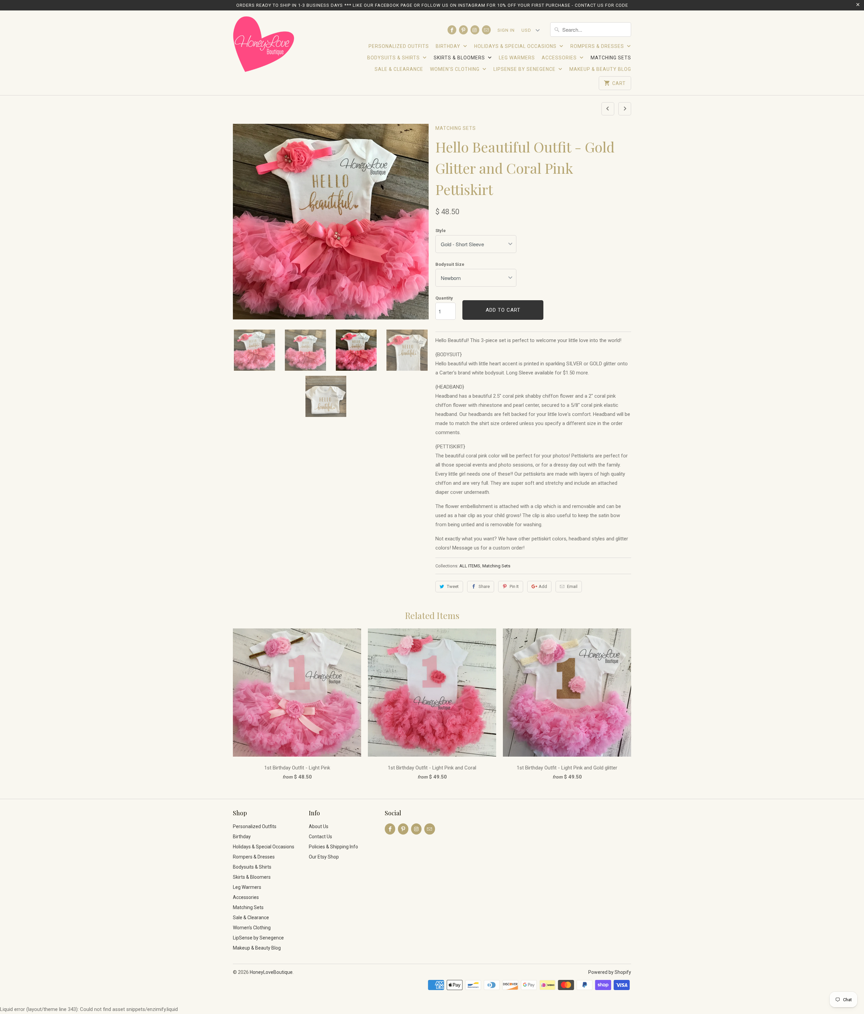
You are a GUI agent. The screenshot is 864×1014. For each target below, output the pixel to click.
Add (543, 586)
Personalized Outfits (399, 46)
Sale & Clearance (399, 69)
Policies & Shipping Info (333, 846)
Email (572, 586)
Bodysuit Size (449, 264)
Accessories (560, 57)
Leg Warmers (517, 57)
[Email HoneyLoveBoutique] (486, 29)
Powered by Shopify (609, 972)
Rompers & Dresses (597, 46)
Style (440, 230)
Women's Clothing (455, 69)
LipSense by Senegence (525, 69)
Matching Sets (611, 57)
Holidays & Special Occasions (516, 46)
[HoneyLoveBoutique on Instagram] (474, 29)
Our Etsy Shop (324, 857)
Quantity (444, 298)
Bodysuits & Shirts (394, 57)
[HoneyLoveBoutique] (264, 45)
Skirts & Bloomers (460, 57)
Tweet (453, 586)
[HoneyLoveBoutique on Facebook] (452, 29)
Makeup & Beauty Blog (600, 69)
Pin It (514, 586)
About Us (318, 826)
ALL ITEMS (469, 565)
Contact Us (320, 836)
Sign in (506, 30)
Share (484, 586)
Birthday (449, 46)
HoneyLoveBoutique (271, 972)
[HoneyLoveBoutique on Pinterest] (463, 29)
